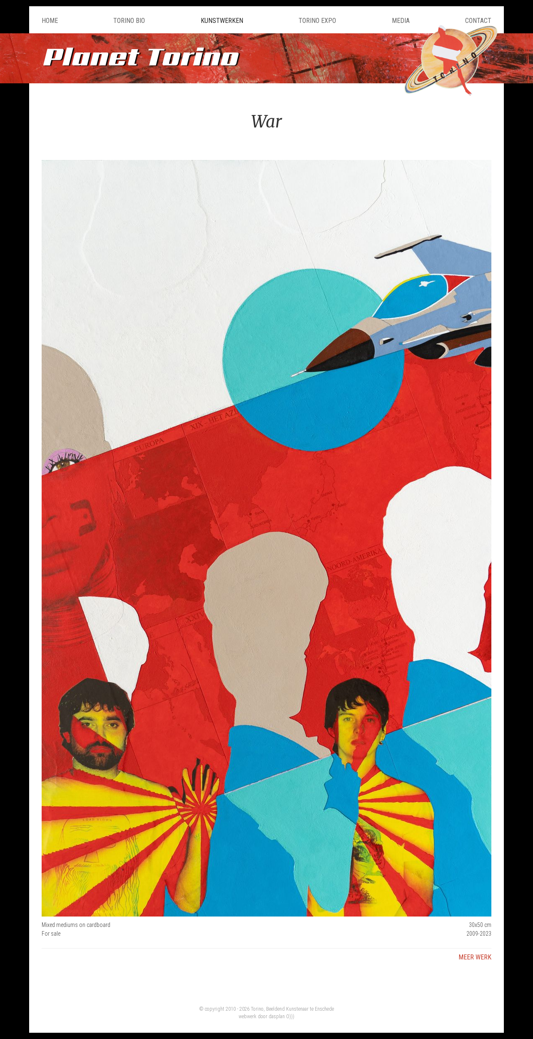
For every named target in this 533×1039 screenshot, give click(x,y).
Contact (478, 21)
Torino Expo (317, 21)
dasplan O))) (281, 1016)
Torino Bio (129, 21)
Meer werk (474, 957)
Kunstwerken (222, 21)
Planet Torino (139, 56)
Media (401, 21)
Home (50, 21)
